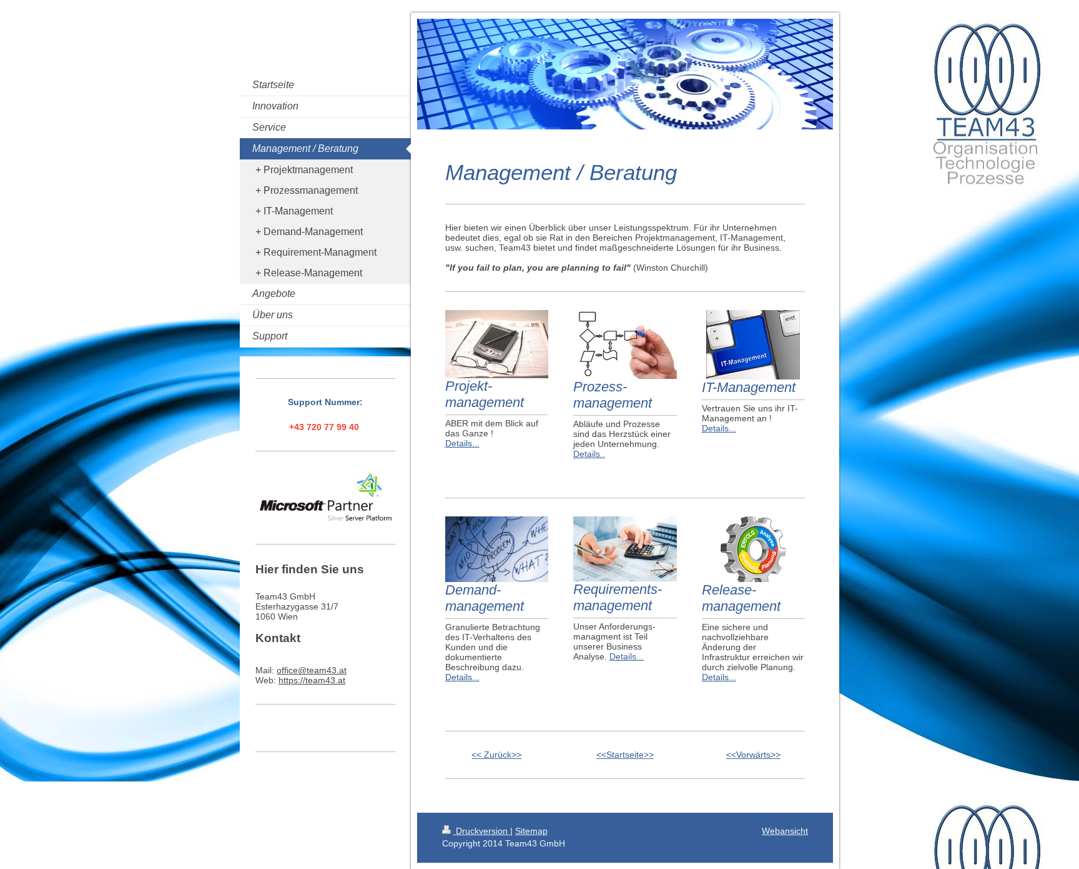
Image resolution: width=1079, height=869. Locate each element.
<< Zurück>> (496, 755)
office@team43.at (312, 670)
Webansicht (785, 831)
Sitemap (531, 831)
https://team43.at (311, 680)
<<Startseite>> (625, 755)
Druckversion (481, 831)
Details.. (589, 454)
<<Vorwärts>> (753, 755)
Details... (462, 443)
